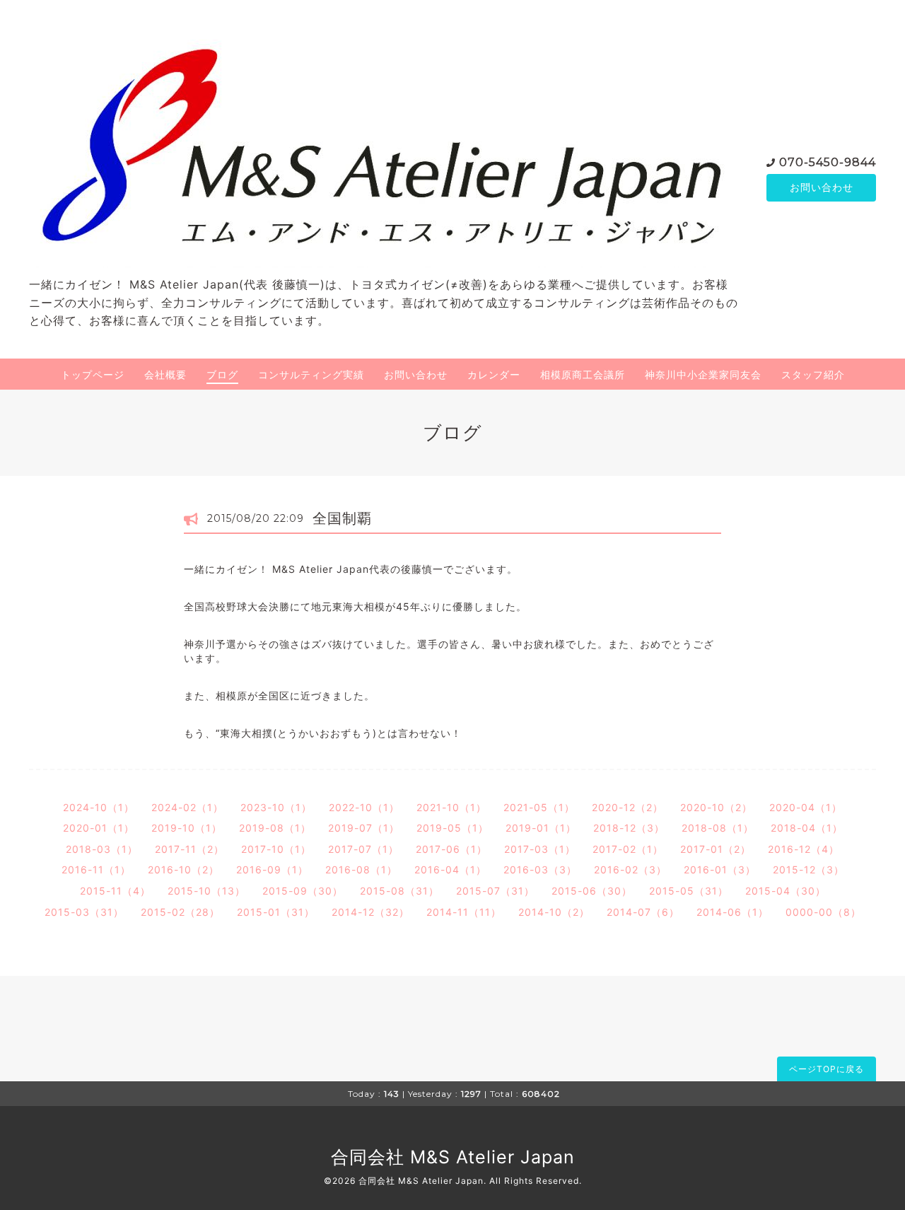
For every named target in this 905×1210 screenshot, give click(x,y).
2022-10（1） (364, 807)
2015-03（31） (84, 912)
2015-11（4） (115, 891)
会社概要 (165, 374)
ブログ (222, 374)
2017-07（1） (363, 849)
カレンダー (493, 374)
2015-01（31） (276, 912)
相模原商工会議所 (582, 374)
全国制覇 (342, 518)
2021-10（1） (451, 807)
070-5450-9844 (827, 162)
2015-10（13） (206, 891)
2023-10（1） (276, 807)
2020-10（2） (716, 807)
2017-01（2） (715, 849)
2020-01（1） (98, 828)
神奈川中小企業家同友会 (703, 374)
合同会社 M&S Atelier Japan (453, 1157)
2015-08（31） (399, 891)
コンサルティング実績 (311, 374)
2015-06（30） (591, 891)
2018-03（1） (102, 849)
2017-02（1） (627, 849)
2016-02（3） (630, 869)
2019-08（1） (275, 828)
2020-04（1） (805, 807)
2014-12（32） (370, 912)
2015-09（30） (302, 891)
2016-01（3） (720, 869)
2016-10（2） (183, 869)
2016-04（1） (450, 869)
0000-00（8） (823, 912)
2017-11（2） (189, 849)
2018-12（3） (629, 828)
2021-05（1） (539, 807)
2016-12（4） (803, 849)
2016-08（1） (361, 869)
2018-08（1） (718, 828)
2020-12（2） (627, 807)
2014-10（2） (554, 912)
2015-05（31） (688, 891)
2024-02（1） (187, 807)
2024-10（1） (98, 807)
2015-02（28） (180, 912)
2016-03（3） (540, 869)
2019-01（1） (541, 828)
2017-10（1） (276, 849)
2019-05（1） (452, 828)
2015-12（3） (808, 869)
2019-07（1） (363, 828)
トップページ (92, 374)
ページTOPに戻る (826, 1069)
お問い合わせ (821, 187)
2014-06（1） (732, 912)
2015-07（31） (495, 891)
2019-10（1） (186, 828)
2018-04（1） (807, 828)
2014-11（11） (463, 912)
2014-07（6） (643, 912)
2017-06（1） (451, 849)
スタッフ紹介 (813, 374)
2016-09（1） (272, 869)
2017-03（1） (540, 849)
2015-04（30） (785, 891)
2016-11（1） (96, 869)
